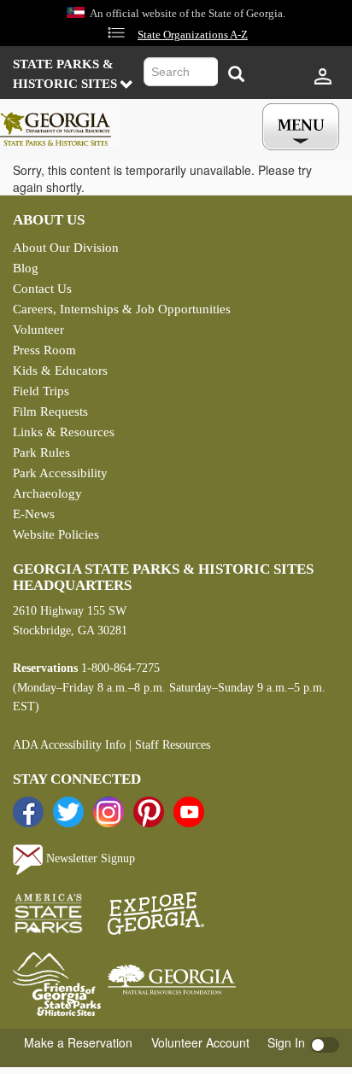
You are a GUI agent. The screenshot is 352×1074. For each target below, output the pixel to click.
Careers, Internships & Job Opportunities (122, 309)
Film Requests (50, 411)
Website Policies (56, 534)
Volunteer (38, 329)
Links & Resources (63, 432)
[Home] (60, 124)
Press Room (44, 350)
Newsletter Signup (89, 858)
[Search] (236, 73)
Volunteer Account (200, 1042)
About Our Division (66, 247)
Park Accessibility (60, 473)
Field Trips (41, 391)
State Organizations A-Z (193, 35)
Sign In (286, 1042)
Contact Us (42, 288)
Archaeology (47, 493)
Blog (25, 268)
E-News (34, 514)
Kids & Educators (60, 370)
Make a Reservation (78, 1042)
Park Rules (41, 452)
